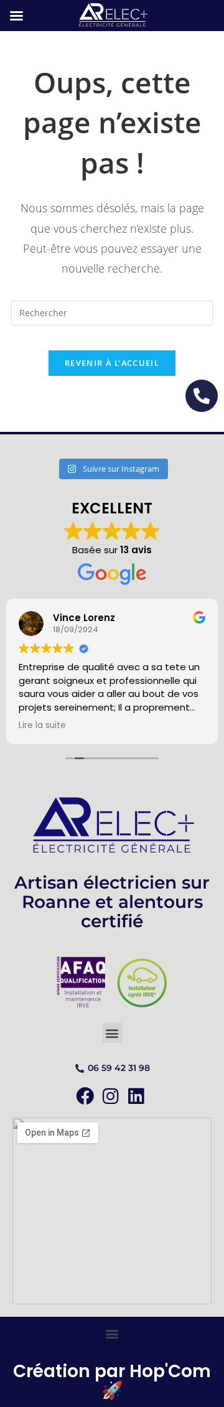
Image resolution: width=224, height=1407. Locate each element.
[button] (112, 1032)
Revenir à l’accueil (112, 362)
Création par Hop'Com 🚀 (112, 1381)
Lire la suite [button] (42, 725)
